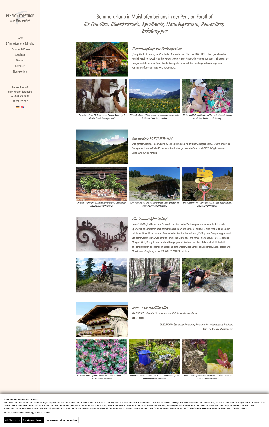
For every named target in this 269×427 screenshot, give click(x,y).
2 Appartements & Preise (20, 43)
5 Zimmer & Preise (20, 48)
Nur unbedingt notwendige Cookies (61, 420)
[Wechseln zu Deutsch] (17, 106)
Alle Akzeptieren (12, 420)
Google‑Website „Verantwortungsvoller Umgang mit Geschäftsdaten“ (216, 408)
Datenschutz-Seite (19, 405)
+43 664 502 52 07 (20, 96)
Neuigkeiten (20, 71)
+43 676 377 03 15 (20, 100)
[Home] (20, 17)
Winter (20, 60)
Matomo (46, 412)
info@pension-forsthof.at (20, 91)
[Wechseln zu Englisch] (22, 106)
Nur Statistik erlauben (32, 420)
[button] (79, 99)
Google (38, 412)
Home (20, 37)
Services (20, 54)
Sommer (20, 65)
